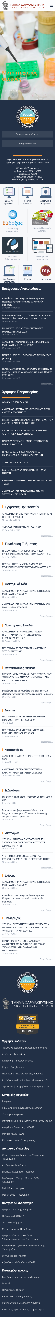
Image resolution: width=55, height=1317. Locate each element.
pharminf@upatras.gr (29, 168)
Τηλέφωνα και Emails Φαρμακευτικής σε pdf (25, 1047)
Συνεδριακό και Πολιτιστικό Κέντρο (20, 1277)
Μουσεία (6, 1283)
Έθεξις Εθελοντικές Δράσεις (17, 1296)
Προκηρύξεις (13, 918)
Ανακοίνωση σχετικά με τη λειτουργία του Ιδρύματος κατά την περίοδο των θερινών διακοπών (23, 301)
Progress (6, 1101)
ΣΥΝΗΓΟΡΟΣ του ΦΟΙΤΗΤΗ (15, 462)
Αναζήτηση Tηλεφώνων (14, 1054)
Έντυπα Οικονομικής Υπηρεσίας (18, 1140)
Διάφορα (10, 875)
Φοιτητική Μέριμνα (12, 1222)
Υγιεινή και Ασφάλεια (13, 1114)
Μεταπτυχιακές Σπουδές (20, 668)
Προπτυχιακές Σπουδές (19, 625)
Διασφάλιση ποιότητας (27, 134)
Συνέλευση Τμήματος (21, 544)
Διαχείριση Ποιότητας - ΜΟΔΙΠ (18, 1127)
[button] (51, 5)
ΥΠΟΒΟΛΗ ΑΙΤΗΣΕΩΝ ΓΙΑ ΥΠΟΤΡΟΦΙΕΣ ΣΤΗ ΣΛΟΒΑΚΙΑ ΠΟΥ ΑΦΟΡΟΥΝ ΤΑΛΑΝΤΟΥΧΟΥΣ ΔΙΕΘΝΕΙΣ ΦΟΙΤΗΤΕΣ (23, 842)
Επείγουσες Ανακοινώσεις (21, 289)
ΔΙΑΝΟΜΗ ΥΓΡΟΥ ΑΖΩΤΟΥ (15, 402)
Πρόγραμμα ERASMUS (13, 1216)
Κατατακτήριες (14, 749)
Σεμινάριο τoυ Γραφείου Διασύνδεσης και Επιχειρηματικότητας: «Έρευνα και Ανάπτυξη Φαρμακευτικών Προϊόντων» (24, 813)
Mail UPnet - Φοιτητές (13, 1188)
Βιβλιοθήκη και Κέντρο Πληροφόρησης (22, 1108)
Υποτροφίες (12, 833)
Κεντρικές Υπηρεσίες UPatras (17, 1060)
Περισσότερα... (46, 384)
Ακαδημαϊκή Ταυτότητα (14, 1165)
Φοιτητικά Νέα (16, 584)
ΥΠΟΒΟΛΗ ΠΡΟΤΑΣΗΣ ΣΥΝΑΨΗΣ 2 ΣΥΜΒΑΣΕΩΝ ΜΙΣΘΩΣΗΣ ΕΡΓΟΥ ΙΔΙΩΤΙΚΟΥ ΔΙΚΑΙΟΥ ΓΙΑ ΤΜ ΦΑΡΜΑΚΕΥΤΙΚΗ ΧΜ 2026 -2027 (25, 927)
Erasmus (10, 710)
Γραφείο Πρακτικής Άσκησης (17, 1209)
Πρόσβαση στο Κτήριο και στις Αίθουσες (22, 1073)
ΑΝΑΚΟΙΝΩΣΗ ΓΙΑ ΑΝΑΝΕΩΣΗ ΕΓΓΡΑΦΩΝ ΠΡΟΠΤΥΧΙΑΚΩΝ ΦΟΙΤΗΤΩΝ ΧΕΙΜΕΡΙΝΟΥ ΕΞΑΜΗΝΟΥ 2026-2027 (22, 634)
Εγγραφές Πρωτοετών (22, 507)
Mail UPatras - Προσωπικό (15, 1194)
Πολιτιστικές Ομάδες (13, 1290)
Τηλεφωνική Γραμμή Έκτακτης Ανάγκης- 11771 (26, 1086)
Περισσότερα (11, 91)
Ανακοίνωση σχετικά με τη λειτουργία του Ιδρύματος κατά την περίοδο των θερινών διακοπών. (23, 898)
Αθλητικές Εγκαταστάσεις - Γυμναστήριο (23, 1309)
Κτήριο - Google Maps (13, 1067)
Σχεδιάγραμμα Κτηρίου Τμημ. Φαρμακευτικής (25, 1080)
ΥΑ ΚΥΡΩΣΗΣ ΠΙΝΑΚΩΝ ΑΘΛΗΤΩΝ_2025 (21, 527)
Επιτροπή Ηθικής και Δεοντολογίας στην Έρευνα (27, 1121)
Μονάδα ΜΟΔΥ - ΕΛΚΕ (13, 1134)
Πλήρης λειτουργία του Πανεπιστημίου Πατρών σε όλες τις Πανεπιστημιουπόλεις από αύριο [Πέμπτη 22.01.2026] (27, 372)
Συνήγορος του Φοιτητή (14, 1256)
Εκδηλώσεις (12, 790)
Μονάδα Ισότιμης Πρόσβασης (17, 1229)
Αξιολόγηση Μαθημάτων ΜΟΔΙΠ (18, 1262)
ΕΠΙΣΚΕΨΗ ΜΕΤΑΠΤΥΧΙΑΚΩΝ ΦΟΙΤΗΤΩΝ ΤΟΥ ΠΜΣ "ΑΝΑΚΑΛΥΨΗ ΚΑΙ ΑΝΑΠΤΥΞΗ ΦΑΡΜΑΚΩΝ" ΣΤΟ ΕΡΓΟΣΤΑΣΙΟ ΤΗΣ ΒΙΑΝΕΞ (27, 677)
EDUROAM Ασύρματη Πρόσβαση (18, 1171)
